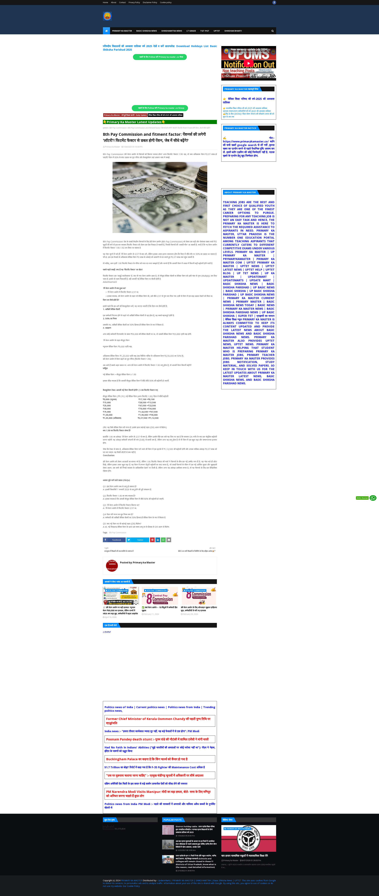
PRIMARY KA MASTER (131, 880)
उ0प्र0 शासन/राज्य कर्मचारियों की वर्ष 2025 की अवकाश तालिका (247, 111)
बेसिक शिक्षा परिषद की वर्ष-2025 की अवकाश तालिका (165, 115)
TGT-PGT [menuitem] (204, 30)
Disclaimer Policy (150, 2)
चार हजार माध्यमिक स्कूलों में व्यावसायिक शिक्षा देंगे (244, 855)
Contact (122, 2)
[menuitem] (106, 30)
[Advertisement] (160, 82)
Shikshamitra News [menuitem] (171, 30)
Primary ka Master (112, 147)
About (113, 2)
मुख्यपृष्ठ (105, 128)
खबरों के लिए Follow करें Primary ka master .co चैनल (161, 57)
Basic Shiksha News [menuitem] (146, 30)
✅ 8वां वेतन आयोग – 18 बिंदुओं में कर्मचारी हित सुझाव (159, 609)
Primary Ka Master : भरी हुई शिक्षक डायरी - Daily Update (125, 115)
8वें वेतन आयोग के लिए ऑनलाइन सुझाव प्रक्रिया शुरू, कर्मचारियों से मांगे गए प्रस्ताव (199, 609)
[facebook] (274, 2)
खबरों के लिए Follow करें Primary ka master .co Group (161, 108)
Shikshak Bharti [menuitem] (233, 30)
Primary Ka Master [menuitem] (122, 30)
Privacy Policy (134, 2)
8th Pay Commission (117, 128)
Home (105, 2)
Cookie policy (165, 2)
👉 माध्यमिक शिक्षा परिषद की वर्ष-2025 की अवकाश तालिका (245, 108)
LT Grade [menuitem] (191, 30)
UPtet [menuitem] (217, 30)
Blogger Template (137, 892)
